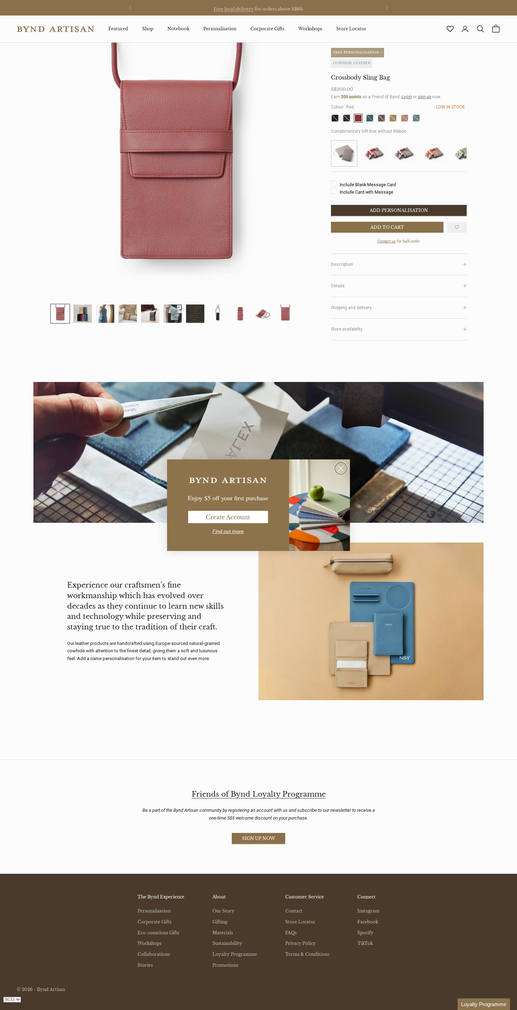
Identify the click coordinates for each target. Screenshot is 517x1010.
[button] (484, 1004)
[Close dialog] (341, 468)
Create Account (228, 517)
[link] (228, 480)
